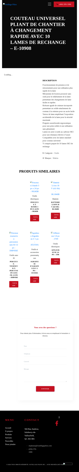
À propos (9, 431)
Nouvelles (9, 441)
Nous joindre (10, 444)
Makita (55, 158)
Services (8, 438)
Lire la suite (35, 218)
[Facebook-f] (56, 423)
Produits (8, 434)
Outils (56, 153)
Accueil (8, 428)
